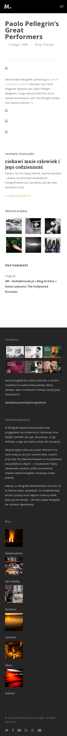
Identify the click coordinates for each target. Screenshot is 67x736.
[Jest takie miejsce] (53, 245)
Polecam (48, 45)
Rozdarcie (10, 609)
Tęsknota (10, 637)
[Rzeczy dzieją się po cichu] (33, 226)
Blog (38, 45)
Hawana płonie (13, 553)
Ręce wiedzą (12, 581)
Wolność (10, 693)
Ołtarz (8, 665)
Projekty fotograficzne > (19, 195)
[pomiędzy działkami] (14, 245)
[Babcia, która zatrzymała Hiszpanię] (14, 226)
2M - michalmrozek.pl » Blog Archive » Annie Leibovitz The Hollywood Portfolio (31, 286)
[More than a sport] (33, 245)
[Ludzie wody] (53, 226)
